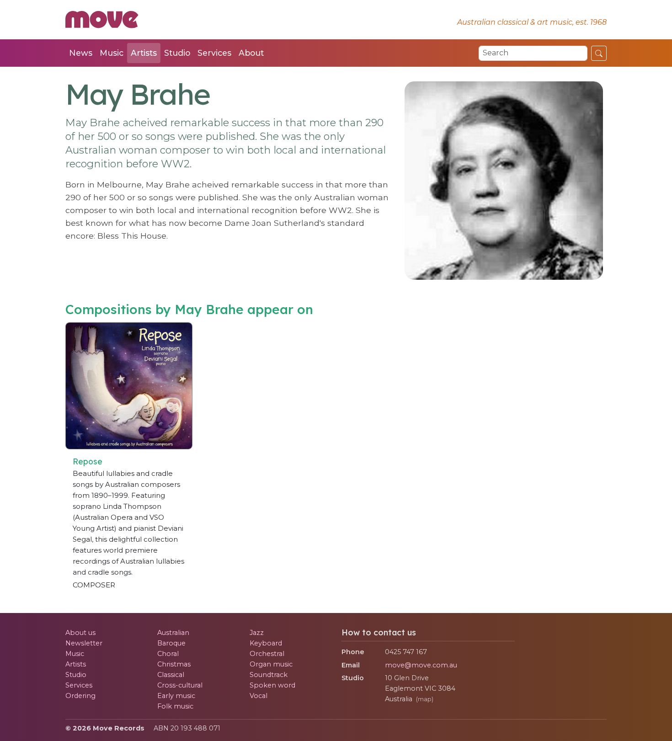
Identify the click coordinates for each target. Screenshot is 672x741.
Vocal (258, 696)
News (80, 53)
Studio (177, 53)
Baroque (171, 643)
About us (80, 633)
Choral (168, 654)
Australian (173, 633)
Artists (144, 53)
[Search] (599, 53)
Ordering (80, 696)
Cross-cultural (180, 685)
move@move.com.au (421, 665)
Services (214, 53)
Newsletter (83, 643)
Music (111, 53)
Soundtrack (269, 675)
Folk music (175, 706)
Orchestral (267, 654)
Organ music (271, 664)
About (251, 53)
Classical (170, 675)
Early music (176, 696)
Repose (87, 461)
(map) (424, 699)
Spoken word (272, 685)
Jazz (257, 633)
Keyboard (266, 643)
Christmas (174, 664)
